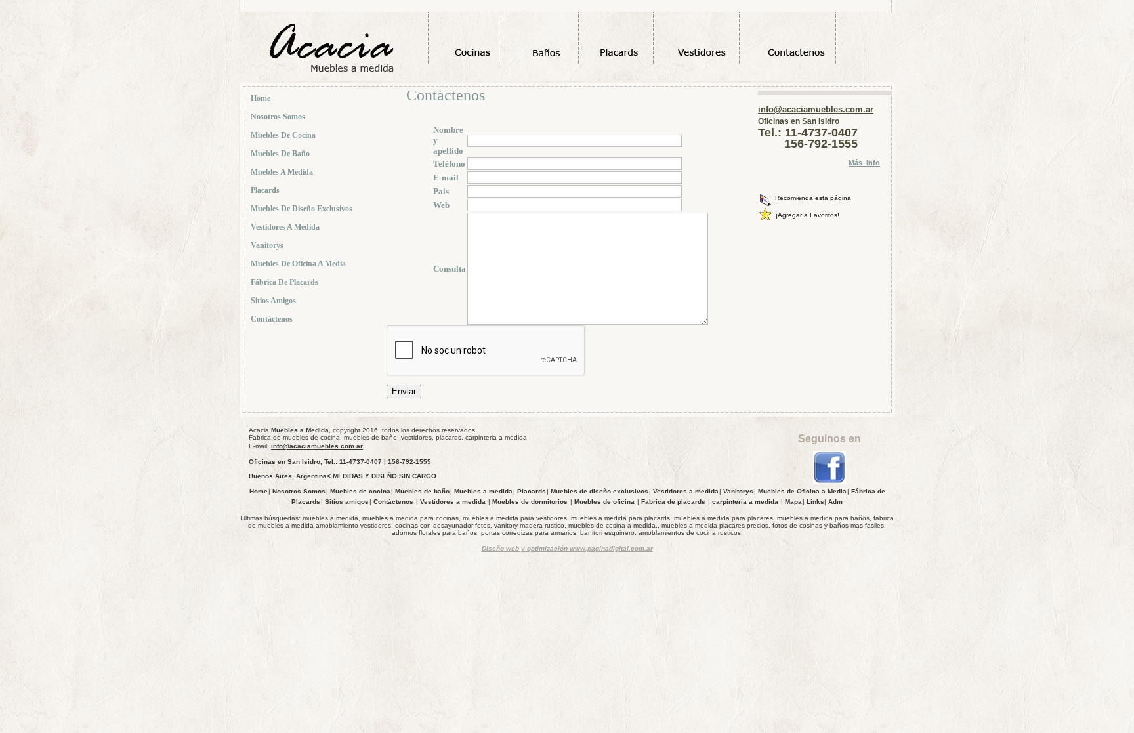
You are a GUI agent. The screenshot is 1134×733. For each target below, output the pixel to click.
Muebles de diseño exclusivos (302, 208)
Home (261, 98)
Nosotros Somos (279, 116)
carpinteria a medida (745, 501)
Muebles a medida (283, 172)
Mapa (793, 501)
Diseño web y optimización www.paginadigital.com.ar (567, 548)
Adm (835, 501)
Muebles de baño (281, 153)
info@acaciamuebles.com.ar (815, 109)
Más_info (864, 163)
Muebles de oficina (604, 501)
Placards (266, 190)
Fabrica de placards (673, 501)
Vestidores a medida (286, 227)
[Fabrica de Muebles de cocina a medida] (829, 482)
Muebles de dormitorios (530, 501)
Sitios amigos (274, 300)
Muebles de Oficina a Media (299, 263)
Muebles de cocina (284, 135)
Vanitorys (268, 245)
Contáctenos (273, 319)
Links (815, 501)
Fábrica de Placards (285, 282)
